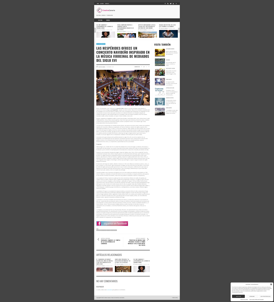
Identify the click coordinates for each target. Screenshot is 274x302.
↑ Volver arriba (175, 297)
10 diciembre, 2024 (110, 67)
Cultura (99, 44)
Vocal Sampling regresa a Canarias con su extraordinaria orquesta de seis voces (104, 27)
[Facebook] (165, 3)
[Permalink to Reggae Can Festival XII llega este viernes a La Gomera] (147, 34)
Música (103, 44)
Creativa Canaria (101, 31)
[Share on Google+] (146, 66)
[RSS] (168, 3)
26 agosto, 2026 (109, 31)
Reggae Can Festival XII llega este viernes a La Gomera (146, 25)
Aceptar (238, 296)
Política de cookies (244, 299)
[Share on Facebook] (141, 66)
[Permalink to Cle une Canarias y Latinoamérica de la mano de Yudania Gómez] (141, 269)
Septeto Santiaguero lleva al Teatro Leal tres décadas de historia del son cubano (126, 26)
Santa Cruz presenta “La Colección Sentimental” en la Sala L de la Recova (122, 260)
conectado (109, 289)
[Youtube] (173, 3)
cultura (108, 230)
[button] (271, 284)
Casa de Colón (103, 230)
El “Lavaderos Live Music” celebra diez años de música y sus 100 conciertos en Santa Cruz (104, 261)
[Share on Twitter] (144, 66)
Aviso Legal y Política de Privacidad (256, 299)
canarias (98, 230)
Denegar (251, 296)
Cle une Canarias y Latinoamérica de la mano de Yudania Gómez (141, 260)
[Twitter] (170, 3)
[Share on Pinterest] (149, 66)
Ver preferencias (265, 296)
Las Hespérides (114, 230)
